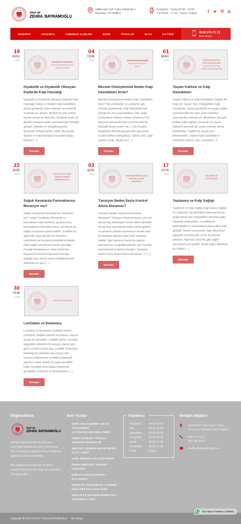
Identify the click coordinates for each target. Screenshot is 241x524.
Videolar (127, 34)
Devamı (34, 151)
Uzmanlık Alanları (78, 34)
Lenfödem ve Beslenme (43, 323)
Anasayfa (24, 34)
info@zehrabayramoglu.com (203, 448)
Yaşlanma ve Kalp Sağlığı (193, 200)
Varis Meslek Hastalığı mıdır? (93, 458)
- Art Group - (77, 518)
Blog (148, 34)
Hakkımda (48, 34)
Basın (106, 34)
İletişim (168, 34)
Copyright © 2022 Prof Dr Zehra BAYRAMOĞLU (39, 518)
